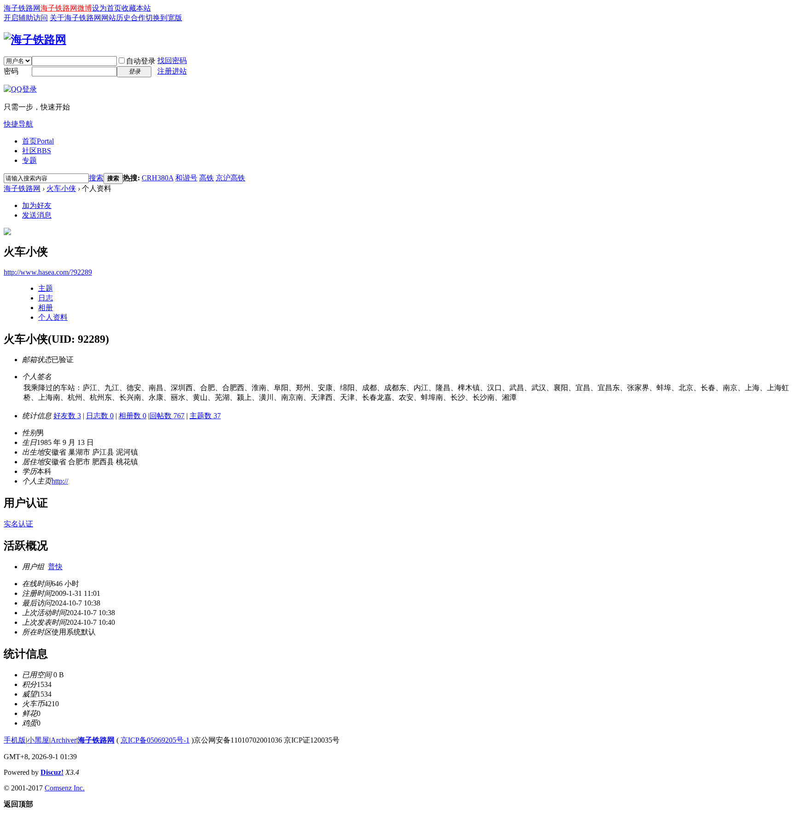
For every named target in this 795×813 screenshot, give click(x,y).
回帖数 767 (167, 416)
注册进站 (172, 71)
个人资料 (53, 317)
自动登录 (141, 61)
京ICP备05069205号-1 (155, 740)
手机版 (15, 740)
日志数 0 (100, 416)
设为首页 (106, 8)
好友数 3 (67, 416)
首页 (38, 141)
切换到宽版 (163, 18)
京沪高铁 (230, 178)
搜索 (96, 178)
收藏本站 (136, 8)
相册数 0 (132, 416)
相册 (45, 307)
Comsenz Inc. (65, 788)
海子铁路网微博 (66, 8)
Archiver (63, 740)
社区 (36, 151)
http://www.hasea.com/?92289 (48, 272)
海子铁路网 (22, 8)
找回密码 (172, 60)
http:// (60, 481)
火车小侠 (61, 188)
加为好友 (37, 205)
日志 (45, 298)
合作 (138, 18)
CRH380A (157, 178)
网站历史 (116, 18)
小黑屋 (38, 740)
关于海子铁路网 (75, 18)
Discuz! (51, 772)
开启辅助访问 (26, 18)
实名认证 (18, 524)
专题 (29, 160)
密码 (11, 71)
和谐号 (186, 178)
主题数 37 (205, 416)
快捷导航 (18, 124)
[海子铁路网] (35, 40)
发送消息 (37, 215)
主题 (45, 288)
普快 (55, 567)
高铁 (206, 178)
